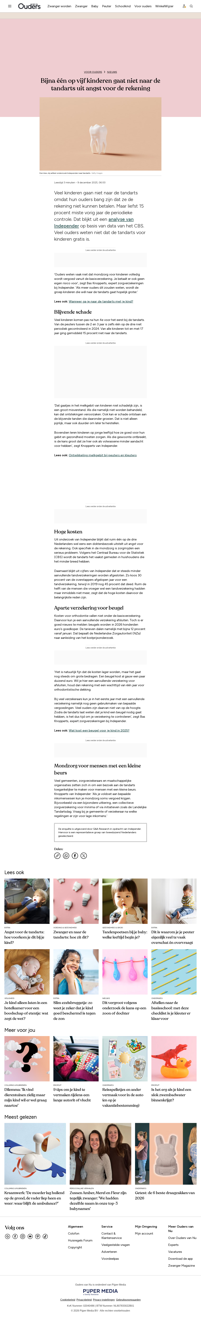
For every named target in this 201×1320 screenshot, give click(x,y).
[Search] (191, 6)
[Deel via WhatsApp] (66, 856)
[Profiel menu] (184, 6)
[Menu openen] (10, 6)
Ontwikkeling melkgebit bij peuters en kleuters (103, 455)
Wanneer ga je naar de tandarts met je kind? (101, 301)
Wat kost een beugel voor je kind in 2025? (99, 730)
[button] (104, 1299)
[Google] (7, 1236)
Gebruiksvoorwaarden (128, 1299)
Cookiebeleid (67, 1299)
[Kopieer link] (57, 856)
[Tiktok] (45, 1236)
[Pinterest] (37, 1236)
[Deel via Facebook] (75, 856)
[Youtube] (30, 1236)
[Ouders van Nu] (29, 6)
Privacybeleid (84, 1299)
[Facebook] (15, 1236)
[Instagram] (22, 1236)
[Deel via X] (84, 856)
